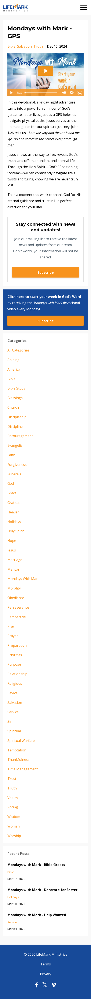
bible (11, 46)
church (13, 407)
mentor (13, 569)
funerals (14, 474)
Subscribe (45, 272)
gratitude (14, 502)
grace (12, 493)
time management (22, 769)
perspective (16, 617)
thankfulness (18, 759)
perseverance (18, 607)
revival (12, 693)
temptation (16, 750)
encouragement (20, 436)
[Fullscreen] (80, 92)
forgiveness (17, 464)
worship (14, 835)
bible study (16, 388)
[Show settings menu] (72, 92)
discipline (15, 426)
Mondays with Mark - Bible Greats (36, 864)
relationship (17, 674)
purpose (14, 664)
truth (38, 46)
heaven (13, 512)
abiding (13, 359)
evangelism (16, 445)
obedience (15, 597)
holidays (14, 521)
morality (14, 588)
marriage (14, 559)
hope (11, 540)
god (10, 483)
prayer (12, 635)
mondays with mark (23, 578)
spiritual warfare (21, 740)
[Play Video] (11, 92)
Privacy (45, 974)
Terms (45, 964)
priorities (14, 655)
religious (14, 683)
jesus (11, 550)
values (12, 797)
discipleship (16, 417)
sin (9, 721)
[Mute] (64, 92)
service (13, 712)
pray (11, 626)
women (13, 826)
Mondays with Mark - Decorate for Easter (42, 889)
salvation (24, 46)
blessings (15, 397)
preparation (17, 645)
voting (12, 807)
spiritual (14, 731)
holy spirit (15, 531)
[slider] (41, 92)
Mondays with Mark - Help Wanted (36, 915)
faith (11, 455)
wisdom (13, 816)
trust (11, 778)
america (13, 369)
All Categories (18, 350)
